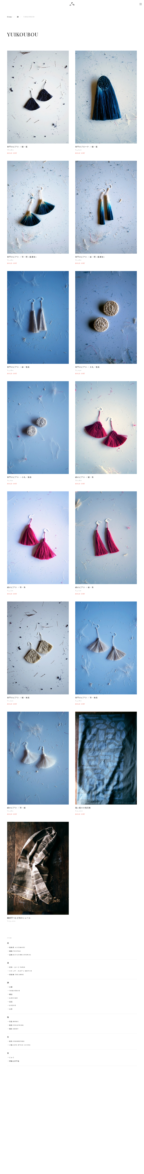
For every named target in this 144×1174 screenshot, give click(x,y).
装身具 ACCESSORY (17, 947)
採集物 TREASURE (16, 974)
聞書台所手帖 (14, 1061)
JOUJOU (12, 1005)
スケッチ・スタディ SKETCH (20, 971)
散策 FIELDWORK (16, 1025)
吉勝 (11, 987)
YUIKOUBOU (14, 991)
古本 (11, 1009)
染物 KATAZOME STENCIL (20, 955)
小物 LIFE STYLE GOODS (19, 1045)
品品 (11, 1002)
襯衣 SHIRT (13, 1029)
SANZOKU (13, 998)
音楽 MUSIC (14, 1021)
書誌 (11, 994)
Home (9, 17)
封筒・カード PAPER (17, 967)
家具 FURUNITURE (17, 1041)
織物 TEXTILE (15, 951)
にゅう (11, 1057)
